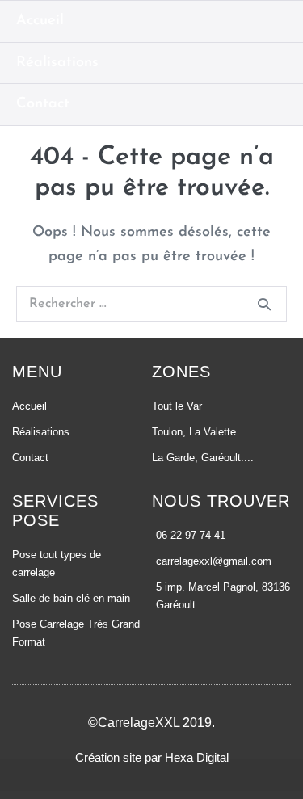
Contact (42, 104)
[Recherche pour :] (151, 303)
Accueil (40, 21)
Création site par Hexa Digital (152, 757)
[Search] (264, 303)
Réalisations (57, 63)
